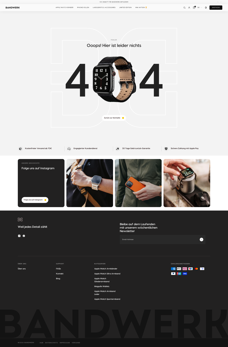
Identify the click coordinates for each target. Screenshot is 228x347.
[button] (64, 7)
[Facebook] (23, 235)
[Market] (205, 7)
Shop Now (216, 7)
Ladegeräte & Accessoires (104, 7)
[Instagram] (19, 235)
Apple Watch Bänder (64, 7)
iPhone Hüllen (83, 7)
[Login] (189, 7)
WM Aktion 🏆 (141, 7)
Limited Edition (125, 7)
